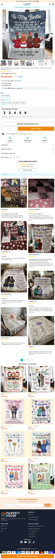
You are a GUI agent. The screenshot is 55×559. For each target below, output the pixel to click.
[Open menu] (1, 4)
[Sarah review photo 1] (41, 330)
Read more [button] (32, 266)
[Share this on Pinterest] (17, 157)
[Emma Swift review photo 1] (14, 321)
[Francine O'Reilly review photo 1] (41, 193)
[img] (5, 211)
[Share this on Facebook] (14, 157)
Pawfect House (25, 549)
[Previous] (2, 34)
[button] (4, 71)
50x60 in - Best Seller (13, 103)
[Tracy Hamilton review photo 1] (41, 238)
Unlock (47, 505)
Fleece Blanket (5, 95)
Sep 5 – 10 (8, 85)
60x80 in (23, 103)
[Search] (49, 4)
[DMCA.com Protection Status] (4, 552)
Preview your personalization (27, 556)
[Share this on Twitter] (11, 157)
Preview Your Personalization (28, 124)
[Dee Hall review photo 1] (14, 193)
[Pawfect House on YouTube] (25, 542)
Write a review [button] (27, 170)
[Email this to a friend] (20, 157)
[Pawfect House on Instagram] (29, 542)
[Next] (53, 34)
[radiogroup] (27, 112)
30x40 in (4, 103)
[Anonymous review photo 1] (14, 235)
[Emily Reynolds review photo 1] (14, 277)
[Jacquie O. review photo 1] (41, 285)
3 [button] (27, 360)
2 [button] (24, 360)
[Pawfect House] (27, 4)
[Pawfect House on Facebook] (21, 542)
